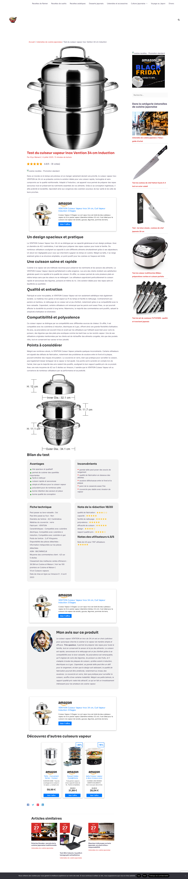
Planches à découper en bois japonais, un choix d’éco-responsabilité (99, 845)
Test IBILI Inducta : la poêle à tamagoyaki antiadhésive (71, 854)
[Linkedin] (43, 805)
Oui (139, 875)
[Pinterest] (38, 805)
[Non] (185, 876)
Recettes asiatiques (78, 3)
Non (144, 875)
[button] (146, 3)
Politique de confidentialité (158, 875)
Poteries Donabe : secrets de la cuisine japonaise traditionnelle (44, 844)
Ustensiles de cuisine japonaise (42, 848)
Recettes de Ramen (40, 3)
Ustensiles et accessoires (117, 3)
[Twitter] (33, 805)
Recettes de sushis (58, 3)
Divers (171, 3)
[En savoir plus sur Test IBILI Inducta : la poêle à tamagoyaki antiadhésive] (73, 836)
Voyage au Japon (158, 3)
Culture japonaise (138, 3)
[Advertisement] (103, 23)
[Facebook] (28, 805)
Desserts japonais (96, 3)
